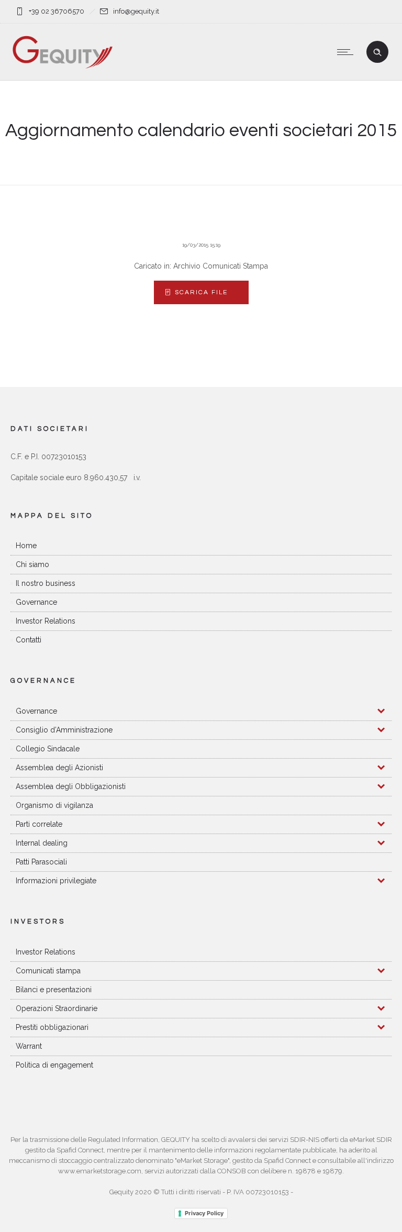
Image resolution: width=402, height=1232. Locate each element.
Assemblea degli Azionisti (59, 767)
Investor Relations (45, 621)
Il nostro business (45, 583)
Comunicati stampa (48, 971)
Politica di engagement (54, 1065)
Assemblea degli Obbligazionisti (71, 786)
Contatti (28, 640)
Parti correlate (39, 824)
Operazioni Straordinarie (56, 1008)
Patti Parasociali (41, 862)
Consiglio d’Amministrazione (64, 730)
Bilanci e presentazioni (54, 989)
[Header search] (377, 52)
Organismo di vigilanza (54, 805)
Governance (36, 602)
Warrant (29, 1046)
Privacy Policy (204, 1213)
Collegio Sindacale (48, 749)
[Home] (62, 67)
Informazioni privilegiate (56, 880)
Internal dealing (42, 843)
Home (26, 545)
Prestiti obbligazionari (52, 1027)
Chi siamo (32, 564)
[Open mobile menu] (347, 51)
